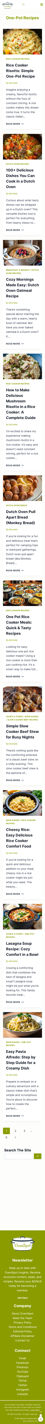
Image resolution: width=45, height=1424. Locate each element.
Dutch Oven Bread (16, 505)
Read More (15, 124)
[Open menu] (42, 4)
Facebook (22, 1362)
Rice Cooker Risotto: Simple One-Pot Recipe (20, 70)
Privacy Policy (22, 1322)
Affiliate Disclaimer (22, 1336)
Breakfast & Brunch (18, 270)
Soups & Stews (14, 716)
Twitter (22, 1385)
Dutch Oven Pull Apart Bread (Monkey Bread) (20, 517)
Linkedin (22, 1394)
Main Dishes (31, 716)
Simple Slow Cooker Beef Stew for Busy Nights (22, 731)
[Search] (37, 1156)
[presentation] (22, 41)
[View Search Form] (22, 4)
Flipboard (22, 1376)
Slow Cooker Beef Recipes (22, 720)
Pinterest (22, 1367)
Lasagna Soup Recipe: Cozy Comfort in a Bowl (22, 949)
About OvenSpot (22, 1313)
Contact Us (22, 1340)
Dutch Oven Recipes (17, 164)
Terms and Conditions (22, 1327)
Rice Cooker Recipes (18, 59)
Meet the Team (22, 1318)
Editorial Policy (22, 1331)
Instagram (22, 1389)
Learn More (35, 1410)
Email (22, 1358)
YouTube (22, 1371)
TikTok (22, 1380)
